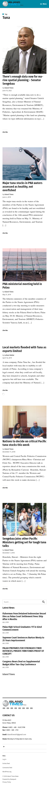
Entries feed (6, 763)
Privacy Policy (6, 782)
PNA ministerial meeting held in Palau (22, 285)
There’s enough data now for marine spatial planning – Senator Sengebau (22, 80)
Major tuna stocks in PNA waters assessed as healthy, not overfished (22, 186)
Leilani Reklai (9, 355)
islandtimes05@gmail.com (16, 735)
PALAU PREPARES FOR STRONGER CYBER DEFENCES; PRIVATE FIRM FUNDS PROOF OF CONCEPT (23, 651)
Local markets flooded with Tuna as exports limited (24, 349)
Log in (4, 759)
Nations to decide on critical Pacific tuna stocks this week (24, 443)
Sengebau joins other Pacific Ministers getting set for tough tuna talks (24, 542)
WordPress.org (6, 772)
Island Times (9, 88)
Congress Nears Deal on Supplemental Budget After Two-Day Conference (21, 663)
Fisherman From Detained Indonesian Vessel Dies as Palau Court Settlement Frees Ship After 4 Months (24, 616)
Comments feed (7, 767)
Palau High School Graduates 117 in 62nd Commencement (22, 628)
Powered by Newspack (9, 779)
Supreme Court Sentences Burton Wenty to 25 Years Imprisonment (23, 639)
